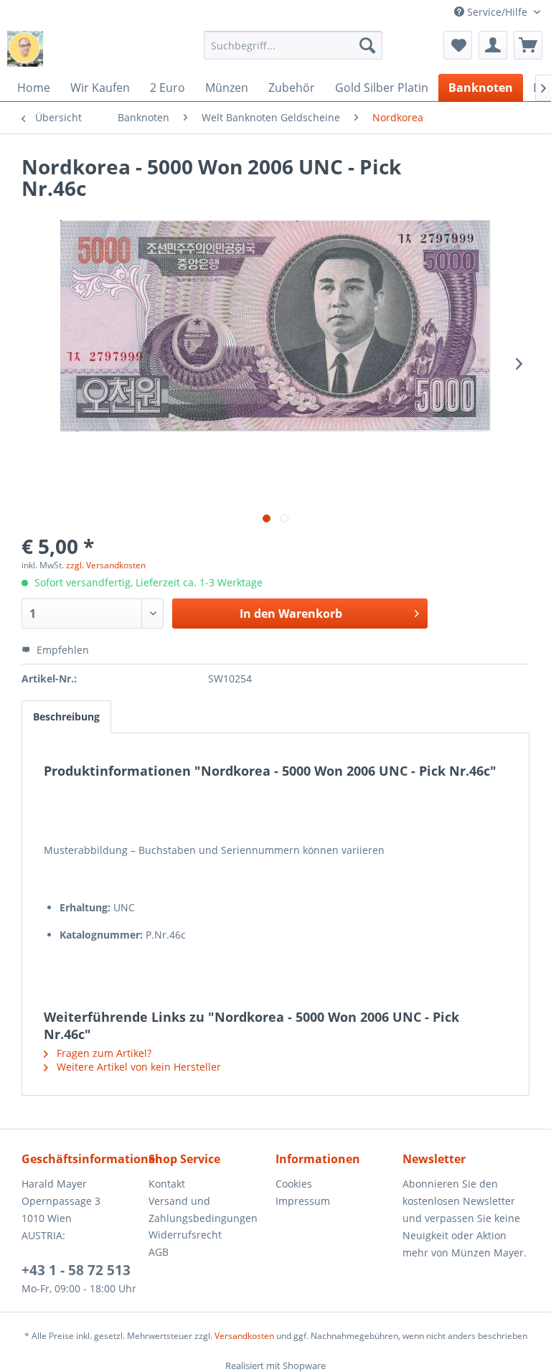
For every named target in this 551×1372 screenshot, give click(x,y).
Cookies (294, 1183)
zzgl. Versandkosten (106, 565)
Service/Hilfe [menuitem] (497, 12)
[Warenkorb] (528, 45)
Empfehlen (61, 650)
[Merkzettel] (457, 45)
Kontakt (167, 1183)
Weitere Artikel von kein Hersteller (137, 1066)
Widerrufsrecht (185, 1234)
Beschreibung (66, 716)
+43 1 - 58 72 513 (76, 1270)
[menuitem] (293, 45)
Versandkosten (244, 1336)
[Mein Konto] (493, 45)
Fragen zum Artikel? (102, 1053)
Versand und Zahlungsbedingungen (203, 1209)
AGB (159, 1252)
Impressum (303, 1201)
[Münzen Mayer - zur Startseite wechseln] (25, 49)
